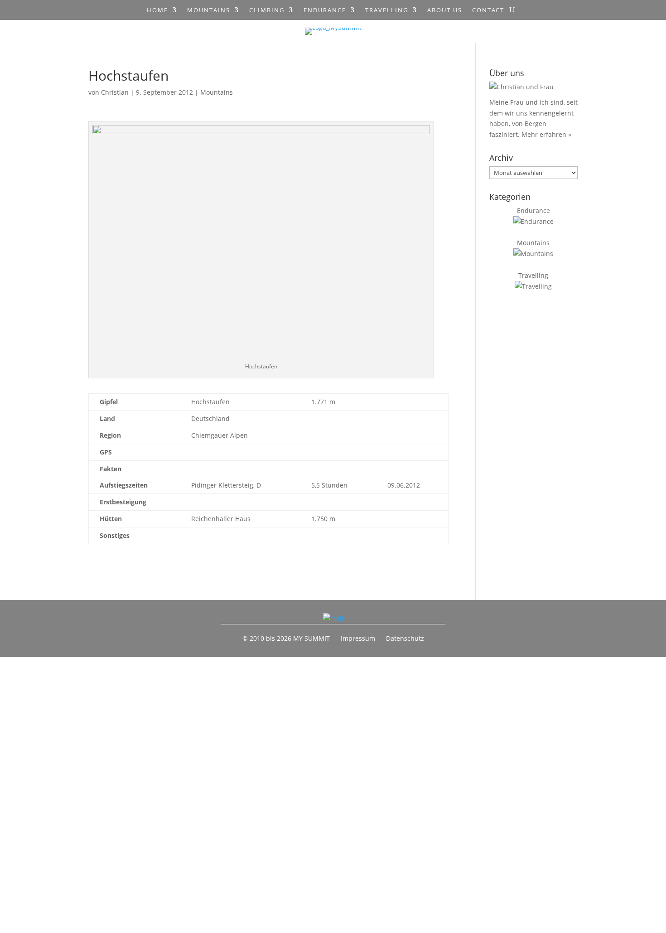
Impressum (358, 638)
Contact (488, 10)
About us (444, 10)
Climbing (267, 10)
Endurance (325, 10)
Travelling (386, 10)
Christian (115, 92)
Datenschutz (405, 638)
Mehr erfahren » (546, 134)
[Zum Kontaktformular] (333, 618)
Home (157, 10)
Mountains (208, 10)
